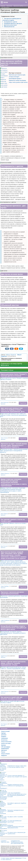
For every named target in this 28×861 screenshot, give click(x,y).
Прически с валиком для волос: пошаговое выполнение (12, 593)
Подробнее (23, 403)
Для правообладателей (17, 843)
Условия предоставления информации (11, 858)
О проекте (3, 840)
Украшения (4, 738)
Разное (3, 752)
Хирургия (4, 755)
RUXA (6, 2)
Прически (3, 404)
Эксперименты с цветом (10, 22)
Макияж (3, 745)
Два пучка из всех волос (10, 25)
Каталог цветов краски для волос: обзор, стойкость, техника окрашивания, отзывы (13, 663)
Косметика (4, 740)
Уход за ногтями (6, 743)
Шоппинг (3, 735)
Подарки (3, 736)
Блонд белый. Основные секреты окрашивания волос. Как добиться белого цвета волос (13, 627)
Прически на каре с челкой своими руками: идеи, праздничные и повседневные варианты (14, 445)
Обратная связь (5, 842)
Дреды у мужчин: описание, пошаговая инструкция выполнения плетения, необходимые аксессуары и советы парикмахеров (14, 482)
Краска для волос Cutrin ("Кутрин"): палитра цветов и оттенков (14, 375)
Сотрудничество (15, 840)
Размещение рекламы (17, 842)
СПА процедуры (5, 747)
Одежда (3, 733)
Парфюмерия (5, 748)
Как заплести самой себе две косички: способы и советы (11, 698)
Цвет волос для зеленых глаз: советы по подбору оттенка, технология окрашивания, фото (12, 409)
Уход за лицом (5, 753)
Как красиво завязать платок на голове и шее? (13, 520)
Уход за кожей (5, 731)
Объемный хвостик (9, 26)
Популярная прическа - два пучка (13, 23)
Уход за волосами (6, 741)
